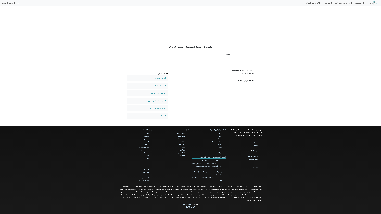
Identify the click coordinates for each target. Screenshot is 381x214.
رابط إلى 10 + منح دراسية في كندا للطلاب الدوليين (209, 161)
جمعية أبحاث (181, 144)
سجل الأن (255, 167)
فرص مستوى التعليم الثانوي (156, 108)
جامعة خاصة (181, 139)
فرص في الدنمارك (160, 78)
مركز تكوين (182, 150)
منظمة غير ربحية (181, 133)
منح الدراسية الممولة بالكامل (342, 3)
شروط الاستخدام (253, 159)
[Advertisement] (190, 20)
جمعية (183, 147)
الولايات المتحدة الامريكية (215, 142)
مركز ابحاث (182, 142)
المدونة (256, 145)
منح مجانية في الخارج (218, 129)
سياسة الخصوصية (253, 156)
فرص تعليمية (148, 129)
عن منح (256, 142)
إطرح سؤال (255, 151)
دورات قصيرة (145, 178)
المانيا (220, 136)
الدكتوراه (146, 142)
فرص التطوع (145, 172)
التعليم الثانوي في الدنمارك (157, 93)
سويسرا (220, 144)
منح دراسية (146, 133)
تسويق (19, 3)
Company (182, 155)
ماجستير (146, 139)
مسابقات (146, 153)
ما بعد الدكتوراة (145, 175)
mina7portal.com (188, 205)
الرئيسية (256, 140)
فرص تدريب (161, 116)
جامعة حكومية (181, 136)
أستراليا (220, 133)
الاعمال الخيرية (181, 153)
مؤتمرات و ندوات (144, 150)
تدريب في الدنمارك (160, 86)
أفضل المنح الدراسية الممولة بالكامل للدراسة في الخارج (207, 163)
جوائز (147, 155)
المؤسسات (185, 129)
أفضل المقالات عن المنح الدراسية (213, 156)
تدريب (147, 167)
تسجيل (11, 3)
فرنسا (220, 147)
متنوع (147, 161)
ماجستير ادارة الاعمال (143, 180)
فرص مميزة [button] (327, 3)
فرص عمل (146, 169)
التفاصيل (227, 54)
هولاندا (220, 153)
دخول (4, 3)
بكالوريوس (146, 136)
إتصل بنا (256, 153)
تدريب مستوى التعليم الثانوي (156, 101)
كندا (221, 150)
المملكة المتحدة (217, 139)
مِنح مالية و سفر (144, 158)
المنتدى (256, 148)
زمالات (147, 144)
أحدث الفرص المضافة (312, 3)
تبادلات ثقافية (145, 164)
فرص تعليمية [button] (359, 3)
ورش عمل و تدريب (144, 147)
